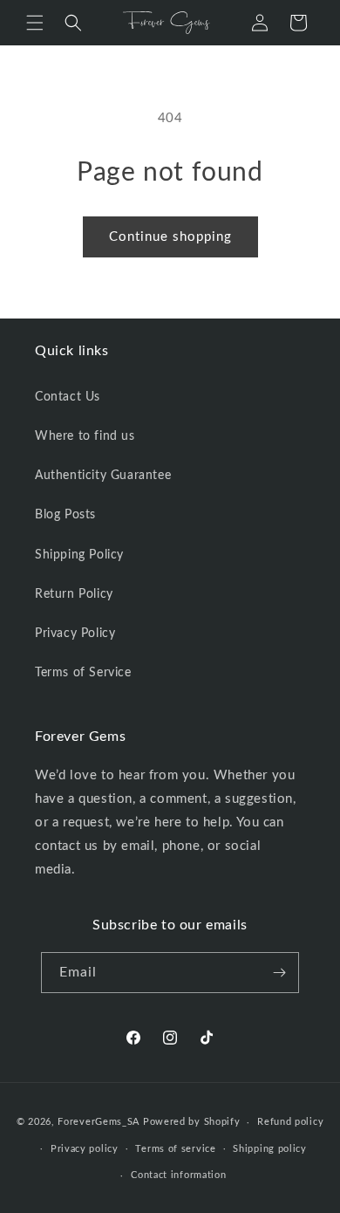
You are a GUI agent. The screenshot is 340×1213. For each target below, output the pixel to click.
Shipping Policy (79, 555)
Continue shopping (170, 236)
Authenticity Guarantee (103, 475)
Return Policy (74, 594)
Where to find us (85, 436)
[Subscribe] (279, 972)
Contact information (178, 1175)
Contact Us (67, 397)
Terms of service (175, 1149)
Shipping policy (270, 1149)
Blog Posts (65, 515)
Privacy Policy (75, 633)
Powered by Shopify (192, 1122)
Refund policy (290, 1122)
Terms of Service (83, 673)
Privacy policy (85, 1149)
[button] (35, 22)
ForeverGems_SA (98, 1122)
